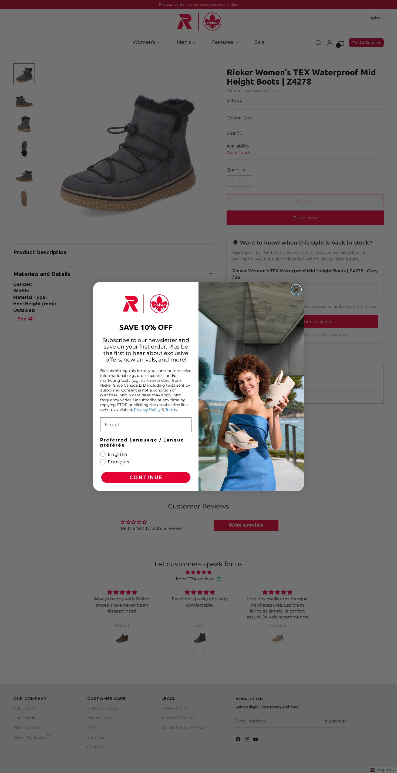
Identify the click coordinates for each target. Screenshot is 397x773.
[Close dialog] (296, 290)
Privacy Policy (147, 409)
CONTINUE (146, 477)
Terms (171, 409)
